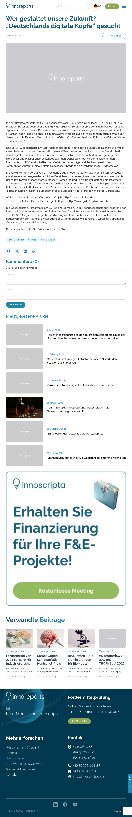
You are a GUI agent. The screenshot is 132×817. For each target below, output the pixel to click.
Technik (11, 753)
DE (99, 6)
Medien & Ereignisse (20, 769)
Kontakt (112, 6)
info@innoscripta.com (88, 776)
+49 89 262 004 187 (86, 765)
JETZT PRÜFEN (79, 721)
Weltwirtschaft (16, 758)
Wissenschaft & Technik (23, 747)
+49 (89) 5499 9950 (86, 771)
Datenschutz (120, 811)
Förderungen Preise (114, 36)
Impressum (103, 811)
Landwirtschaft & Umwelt (24, 764)
